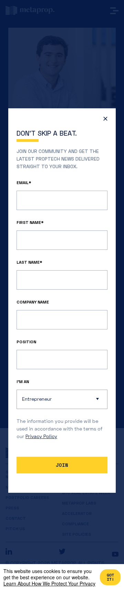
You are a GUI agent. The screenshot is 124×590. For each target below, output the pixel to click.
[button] (62, 399)
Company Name (33, 302)
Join (62, 465)
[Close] (103, 120)
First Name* (30, 222)
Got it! (110, 577)
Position (26, 341)
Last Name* (29, 262)
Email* (24, 182)
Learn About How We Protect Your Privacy (49, 583)
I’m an (23, 381)
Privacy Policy (41, 436)
